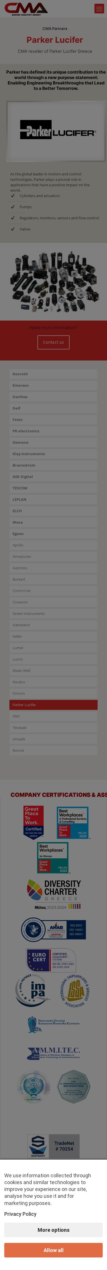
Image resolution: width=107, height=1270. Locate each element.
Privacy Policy (20, 1214)
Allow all (54, 1250)
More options (54, 1230)
